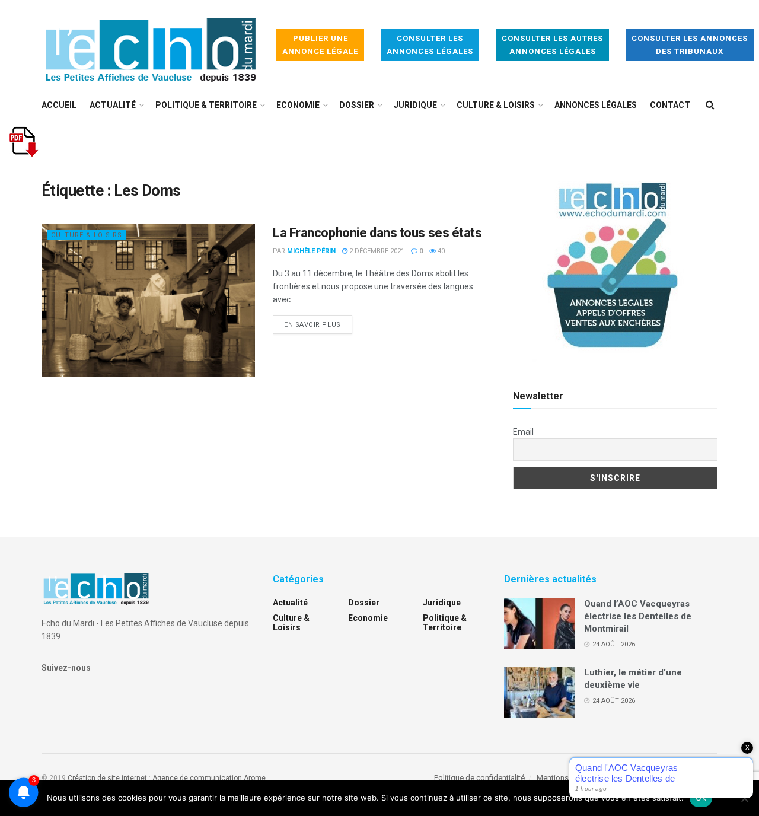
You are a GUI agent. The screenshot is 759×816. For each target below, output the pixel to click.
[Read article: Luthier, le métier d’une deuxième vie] (539, 692)
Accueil (59, 105)
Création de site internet (107, 778)
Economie (298, 105)
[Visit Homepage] (151, 45)
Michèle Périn (311, 251)
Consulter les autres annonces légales (552, 45)
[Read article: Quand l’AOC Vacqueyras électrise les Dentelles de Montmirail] (539, 623)
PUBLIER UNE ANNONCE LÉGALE (320, 45)
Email (523, 431)
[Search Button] (710, 105)
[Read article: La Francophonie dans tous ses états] (148, 300)
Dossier (356, 105)
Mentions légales (566, 777)
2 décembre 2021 (375, 251)
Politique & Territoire (206, 105)
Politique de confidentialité (479, 777)
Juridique (415, 105)
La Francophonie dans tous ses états (377, 232)
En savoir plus (318, 324)
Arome (255, 778)
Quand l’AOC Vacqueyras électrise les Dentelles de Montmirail (637, 616)
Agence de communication (197, 778)
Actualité (113, 105)
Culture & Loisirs (496, 105)
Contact (670, 105)
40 (440, 251)
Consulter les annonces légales (430, 45)
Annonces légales (595, 105)
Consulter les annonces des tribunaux (690, 45)
